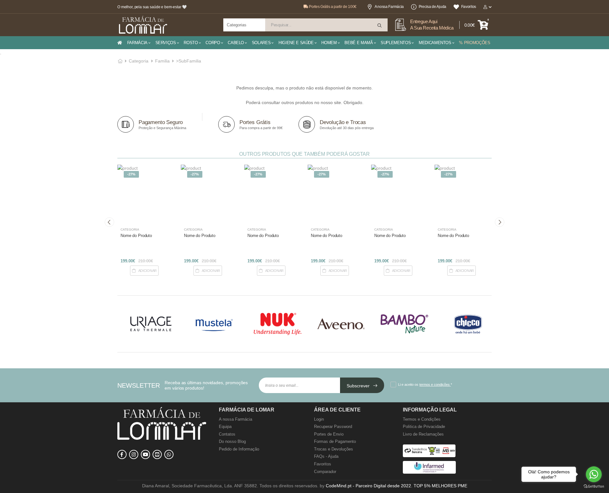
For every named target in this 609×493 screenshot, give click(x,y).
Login (319, 419)
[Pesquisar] (380, 25)
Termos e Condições (422, 419)
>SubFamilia (188, 60)
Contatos (227, 434)
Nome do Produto (136, 235)
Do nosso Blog (232, 441)
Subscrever (359, 385)
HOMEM (329, 42)
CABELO (236, 42)
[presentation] (109, 222)
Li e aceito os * (425, 384)
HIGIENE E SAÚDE (296, 42)
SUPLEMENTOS (396, 42)
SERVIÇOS (165, 42)
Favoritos (468, 6)
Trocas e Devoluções (333, 449)
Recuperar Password (333, 426)
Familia (162, 60)
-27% (131, 174)
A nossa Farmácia (389, 6)
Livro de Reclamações (423, 434)
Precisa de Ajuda (432, 6)
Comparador (325, 471)
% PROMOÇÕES (474, 42)
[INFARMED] (429, 472)
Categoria (138, 60)
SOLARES (261, 42)
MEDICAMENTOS (435, 42)
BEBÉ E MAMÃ (358, 42)
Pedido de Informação (239, 449)
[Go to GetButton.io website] (594, 486)
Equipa (225, 426)
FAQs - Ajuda (326, 456)
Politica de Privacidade (424, 426)
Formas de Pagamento (335, 441)
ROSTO (191, 42)
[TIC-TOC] (157, 454)
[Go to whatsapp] (594, 474)
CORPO (213, 42)
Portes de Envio (329, 434)
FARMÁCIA (137, 42)
